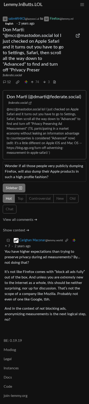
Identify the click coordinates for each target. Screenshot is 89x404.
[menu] (82, 4)
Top (20, 198)
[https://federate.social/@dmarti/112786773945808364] (78, 35)
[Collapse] (8, 240)
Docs (8, 377)
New (60, 198)
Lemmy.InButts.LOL (23, 4)
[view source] (54, 82)
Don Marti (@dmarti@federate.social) (44, 97)
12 (9, 82)
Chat (9, 209)
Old (73, 198)
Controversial (40, 198)
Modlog (10, 350)
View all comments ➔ (20, 220)
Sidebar (12, 188)
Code (8, 386)
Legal (8, 359)
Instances (11, 368)
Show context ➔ (16, 230)
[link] (17, 82)
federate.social (12, 75)
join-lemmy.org (15, 396)
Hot (9, 198)
